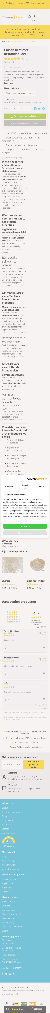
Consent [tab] (9, 486)
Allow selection (25, 533)
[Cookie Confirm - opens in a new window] (37, 478)
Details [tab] (41, 486)
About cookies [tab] (25, 486)
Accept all (25, 526)
